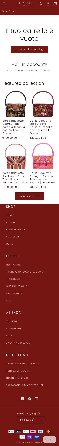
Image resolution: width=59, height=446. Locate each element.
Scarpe (10, 222)
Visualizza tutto (29, 196)
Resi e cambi (13, 279)
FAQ (8, 300)
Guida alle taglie (16, 286)
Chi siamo (12, 321)
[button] (3, 3)
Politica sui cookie (18, 370)
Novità (10, 215)
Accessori (13, 236)
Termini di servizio (17, 377)
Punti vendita (14, 293)
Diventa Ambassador (19, 342)
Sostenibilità (13, 328)
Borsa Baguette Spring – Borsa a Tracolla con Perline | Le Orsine (42, 177)
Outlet (10, 243)
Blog (9, 335)
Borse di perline (15, 229)
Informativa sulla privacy (22, 363)
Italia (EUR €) (27, 419)
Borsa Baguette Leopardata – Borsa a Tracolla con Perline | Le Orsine (41, 127)
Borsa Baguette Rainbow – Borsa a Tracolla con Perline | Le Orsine (15, 177)
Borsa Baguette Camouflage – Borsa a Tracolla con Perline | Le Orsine (13, 127)
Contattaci (13, 264)
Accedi (11, 70)
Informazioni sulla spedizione (24, 271)
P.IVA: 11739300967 (36, 442)
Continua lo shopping (29, 49)
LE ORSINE (25, 442)
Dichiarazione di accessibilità (24, 385)
